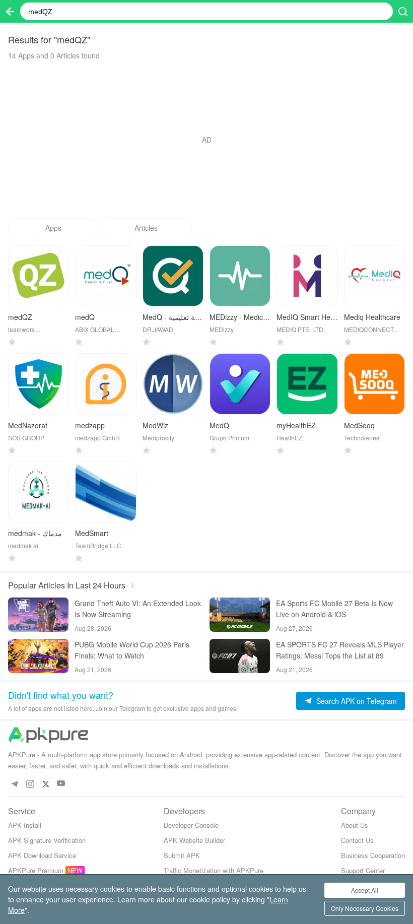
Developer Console (191, 825)
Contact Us (357, 840)
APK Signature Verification (47, 840)
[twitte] (45, 783)
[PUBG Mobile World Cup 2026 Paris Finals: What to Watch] (38, 656)
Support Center (363, 870)
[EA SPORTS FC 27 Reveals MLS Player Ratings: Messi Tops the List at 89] (240, 656)
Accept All (364, 890)
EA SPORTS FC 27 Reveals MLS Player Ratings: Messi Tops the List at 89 (340, 650)
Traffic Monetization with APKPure (213, 870)
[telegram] (14, 783)
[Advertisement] (206, 139)
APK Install (24, 825)
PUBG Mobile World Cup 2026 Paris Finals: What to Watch (132, 650)
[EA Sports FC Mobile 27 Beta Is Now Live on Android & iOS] (240, 615)
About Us (354, 825)
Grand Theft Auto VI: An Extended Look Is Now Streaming (138, 608)
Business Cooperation (373, 855)
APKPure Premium (35, 870)
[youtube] (61, 783)
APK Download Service (42, 855)
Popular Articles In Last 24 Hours (66, 585)
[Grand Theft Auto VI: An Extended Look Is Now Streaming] (38, 615)
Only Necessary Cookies (364, 908)
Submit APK (182, 855)
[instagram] (30, 783)
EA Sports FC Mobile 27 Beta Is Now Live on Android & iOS (334, 608)
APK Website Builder (194, 840)
